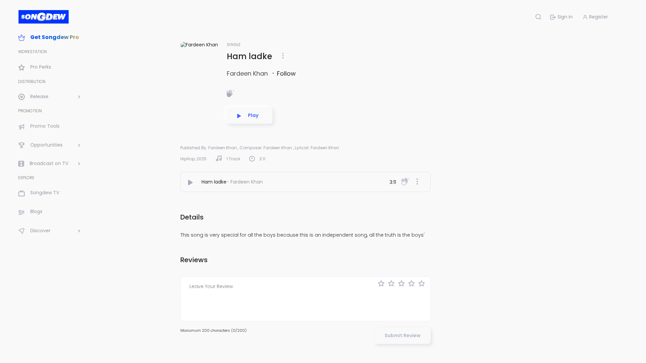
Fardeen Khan (248, 73)
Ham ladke (214, 181)
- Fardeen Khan (244, 181)
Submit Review (403, 335)
